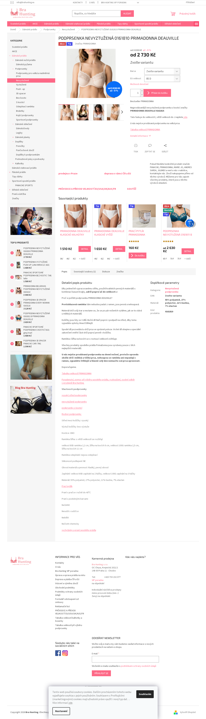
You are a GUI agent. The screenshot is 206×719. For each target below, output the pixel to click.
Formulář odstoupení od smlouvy (67, 601)
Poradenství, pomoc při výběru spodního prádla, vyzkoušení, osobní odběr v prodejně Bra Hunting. (98, 381)
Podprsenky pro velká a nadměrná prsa (33, 75)
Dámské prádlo (19, 55)
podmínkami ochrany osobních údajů (138, 666)
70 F (172, 258)
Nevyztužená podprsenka (172, 290)
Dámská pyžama (24, 64)
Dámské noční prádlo (25, 60)
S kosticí (20, 102)
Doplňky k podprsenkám (28, 154)
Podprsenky (21, 69)
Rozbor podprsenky (72, 414)
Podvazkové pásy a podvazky (29, 159)
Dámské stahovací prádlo (24, 168)
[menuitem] (18, 23)
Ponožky (20, 146)
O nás (92, 2)
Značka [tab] (119, 271)
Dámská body (22, 128)
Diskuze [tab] (106, 271)
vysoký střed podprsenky (74, 395)
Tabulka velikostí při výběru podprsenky (68, 627)
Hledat (127, 13)
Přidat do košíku (159, 92)
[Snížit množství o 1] (141, 95)
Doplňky (19, 141)
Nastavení (61, 711)
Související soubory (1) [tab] (85, 271)
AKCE (14, 51)
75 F (179, 258)
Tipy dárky (17, 176)
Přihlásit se (101, 673)
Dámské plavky (22, 137)
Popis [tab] (64, 271)
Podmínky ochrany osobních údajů (69, 593)
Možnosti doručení (139, 84)
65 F (165, 258)
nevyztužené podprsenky (74, 401)
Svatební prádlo (20, 47)
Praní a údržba (19, 194)
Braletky (20, 111)
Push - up (20, 89)
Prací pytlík (67, 486)
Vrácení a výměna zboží (66, 583)
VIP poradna (97, 580)
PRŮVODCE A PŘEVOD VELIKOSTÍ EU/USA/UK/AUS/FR (69, 612)
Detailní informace (139, 136)
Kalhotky (19, 163)
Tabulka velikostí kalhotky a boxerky (68, 619)
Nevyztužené (22, 80)
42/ (74, 258)
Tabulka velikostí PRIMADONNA (145, 129)
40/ (68, 258)
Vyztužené (21, 84)
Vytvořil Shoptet (188, 712)
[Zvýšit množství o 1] (141, 91)
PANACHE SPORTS (24, 185)
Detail (84, 249)
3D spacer (21, 93)
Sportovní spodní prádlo (24, 181)
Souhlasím (145, 694)
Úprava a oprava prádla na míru (70, 575)
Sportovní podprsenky (27, 119)
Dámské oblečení (23, 124)
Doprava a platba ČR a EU (67, 579)
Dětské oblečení (20, 190)
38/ (61, 258)
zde (70, 703)
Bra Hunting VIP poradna (113, 2)
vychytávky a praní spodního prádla (79, 530)
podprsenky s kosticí (72, 408)
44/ (108, 258)
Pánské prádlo (19, 172)
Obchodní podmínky (65, 587)
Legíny (19, 133)
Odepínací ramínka (25, 106)
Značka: (85, 43)
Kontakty (78, 2)
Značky (15, 198)
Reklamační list (62, 606)
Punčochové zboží (25, 150)
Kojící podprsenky (25, 115)
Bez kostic (21, 98)
